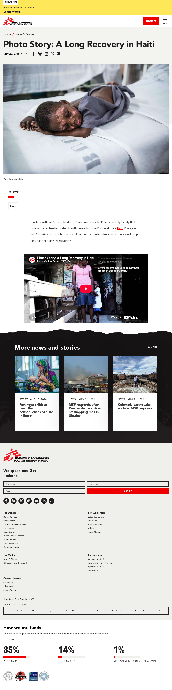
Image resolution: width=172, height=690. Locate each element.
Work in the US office (97, 559)
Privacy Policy (9, 586)
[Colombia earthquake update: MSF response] (135, 393)
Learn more (11, 11)
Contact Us (8, 582)
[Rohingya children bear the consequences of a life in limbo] (37, 393)
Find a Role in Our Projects (100, 563)
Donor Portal (9, 520)
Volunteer (92, 528)
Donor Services (10, 517)
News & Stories (24, 34)
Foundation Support (12, 543)
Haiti (13, 206)
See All (152, 347)
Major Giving (9, 532)
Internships (93, 570)
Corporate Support (11, 547)
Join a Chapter (94, 532)
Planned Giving (10, 539)
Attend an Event (95, 524)
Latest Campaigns (96, 517)
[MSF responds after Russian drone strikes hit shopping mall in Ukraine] (86, 393)
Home (7, 34)
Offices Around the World (15, 563)
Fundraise (92, 520)
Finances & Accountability (15, 524)
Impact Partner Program (14, 535)
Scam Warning (9, 590)
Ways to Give (9, 528)
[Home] (44, 21)
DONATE (151, 21)
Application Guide (96, 566)
